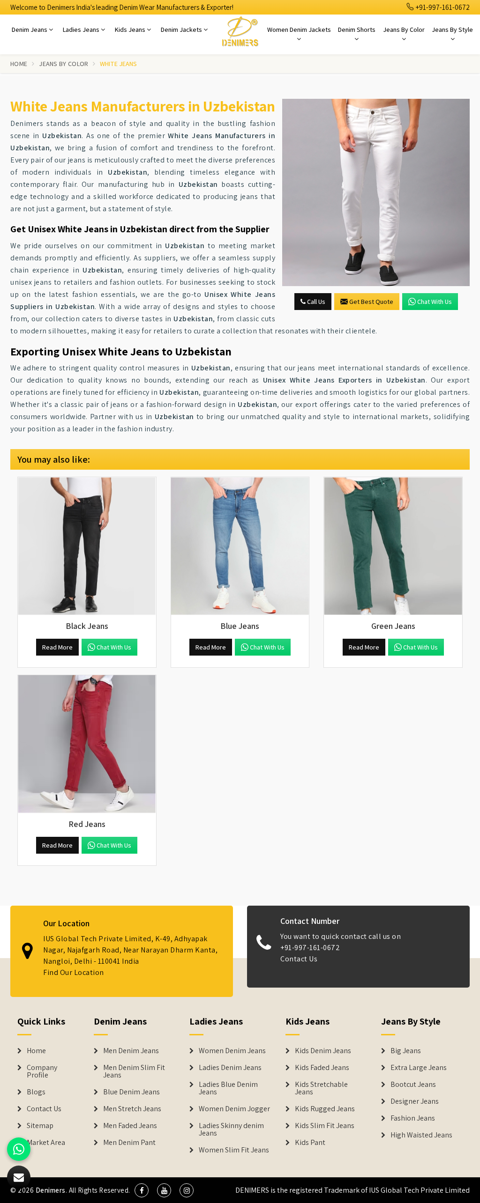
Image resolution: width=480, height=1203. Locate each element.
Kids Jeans (131, 29)
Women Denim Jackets (299, 29)
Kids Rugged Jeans (325, 1109)
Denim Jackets (182, 29)
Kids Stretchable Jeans (321, 1088)
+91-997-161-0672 (442, 7)
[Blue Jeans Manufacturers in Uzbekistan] (240, 546)
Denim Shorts (356, 29)
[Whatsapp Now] (18, 1149)
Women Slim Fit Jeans (234, 1150)
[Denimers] (240, 30)
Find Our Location (73, 972)
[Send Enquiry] (376, 192)
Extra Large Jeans (418, 1067)
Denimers (51, 1190)
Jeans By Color (404, 29)
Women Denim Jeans (232, 1051)
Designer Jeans (414, 1101)
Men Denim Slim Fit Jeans (134, 1071)
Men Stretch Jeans (132, 1109)
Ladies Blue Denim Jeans (228, 1088)
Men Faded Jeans (130, 1125)
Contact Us (298, 959)
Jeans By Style (452, 29)
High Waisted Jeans (421, 1135)
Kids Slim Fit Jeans (324, 1125)
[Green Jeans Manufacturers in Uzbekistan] (393, 546)
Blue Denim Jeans (131, 1092)
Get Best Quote (371, 301)
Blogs (36, 1092)
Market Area (46, 1142)
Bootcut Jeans (413, 1084)
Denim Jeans (30, 29)
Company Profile (42, 1071)
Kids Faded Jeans (322, 1067)
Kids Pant (310, 1142)
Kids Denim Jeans (323, 1051)
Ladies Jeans (82, 29)
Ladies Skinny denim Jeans (231, 1129)
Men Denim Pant (129, 1142)
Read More (57, 647)
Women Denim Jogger (234, 1109)
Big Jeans (405, 1051)
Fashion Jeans (412, 1118)
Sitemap (40, 1125)
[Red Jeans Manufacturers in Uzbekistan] (87, 744)
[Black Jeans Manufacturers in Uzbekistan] (87, 546)
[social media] (142, 1190)
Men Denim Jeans (131, 1051)
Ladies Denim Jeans (230, 1067)
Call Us (315, 301)
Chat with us (434, 301)
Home (18, 63)
